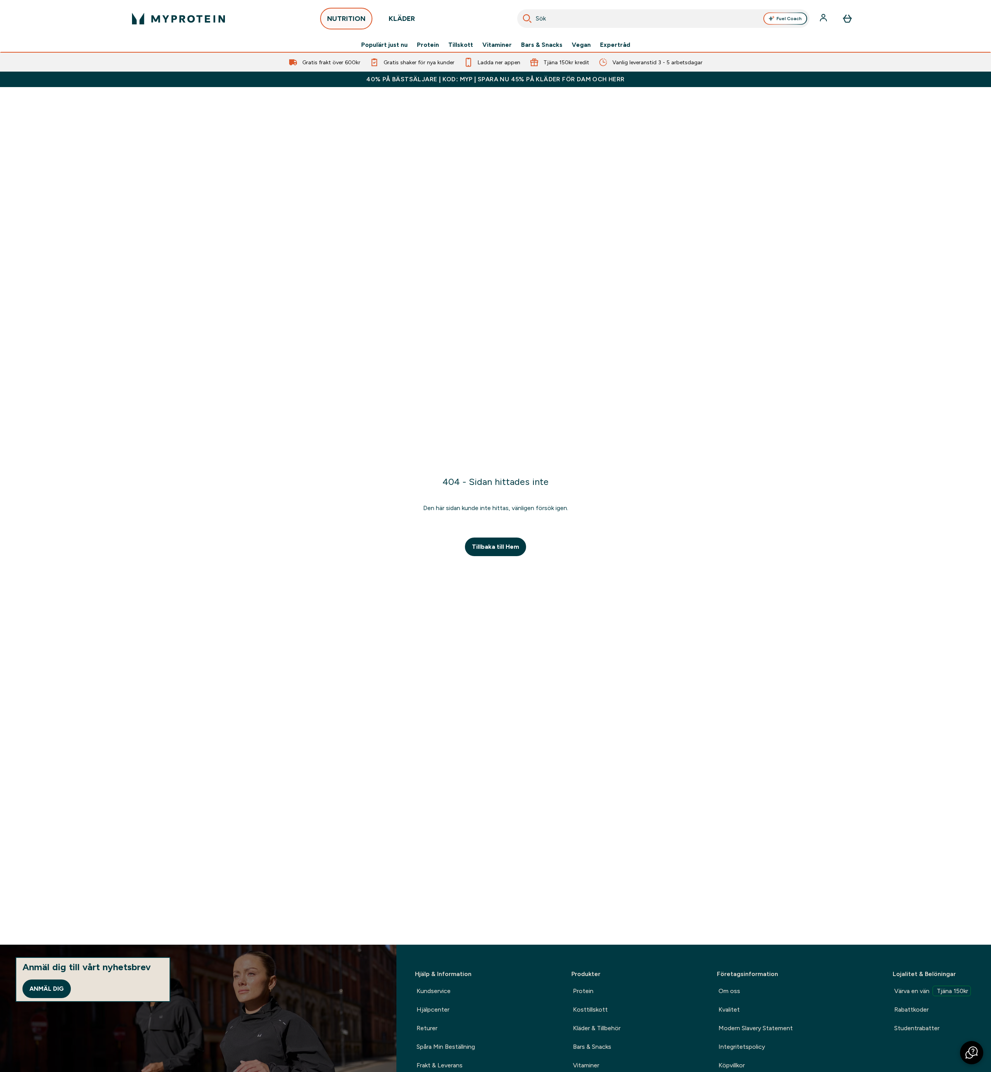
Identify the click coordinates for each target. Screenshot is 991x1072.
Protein (428, 45)
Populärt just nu (384, 45)
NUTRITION (346, 18)
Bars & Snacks (541, 45)
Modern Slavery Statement (755, 1028)
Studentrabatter (917, 1028)
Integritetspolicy (741, 1046)
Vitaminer (497, 45)
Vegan (581, 45)
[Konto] (824, 18)
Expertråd (615, 45)
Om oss (729, 991)
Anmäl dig (46, 988)
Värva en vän (931, 991)
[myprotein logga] (178, 18)
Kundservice (434, 991)
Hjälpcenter (433, 1009)
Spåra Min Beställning (446, 1046)
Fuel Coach (789, 18)
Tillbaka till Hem (495, 546)
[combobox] (663, 18)
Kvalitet (729, 1009)
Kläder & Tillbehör (597, 1028)
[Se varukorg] (847, 18)
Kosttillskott (590, 1009)
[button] (971, 1052)
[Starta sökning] (527, 18)
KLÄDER (402, 18)
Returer (427, 1028)
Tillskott (460, 45)
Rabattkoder (911, 1009)
